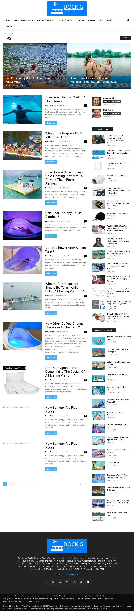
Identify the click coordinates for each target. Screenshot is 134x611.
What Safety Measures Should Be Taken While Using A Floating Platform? (64, 287)
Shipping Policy (87, 596)
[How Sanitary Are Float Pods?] (22, 420)
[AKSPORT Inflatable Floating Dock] (98, 377)
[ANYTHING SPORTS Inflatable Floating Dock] (98, 352)
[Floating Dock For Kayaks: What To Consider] (98, 491)
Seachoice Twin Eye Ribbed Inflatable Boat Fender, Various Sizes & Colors (118, 241)
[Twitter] (81, 582)
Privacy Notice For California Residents (17, 599)
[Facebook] (45, 582)
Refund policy (100, 596)
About (110, 20)
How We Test (7, 596)
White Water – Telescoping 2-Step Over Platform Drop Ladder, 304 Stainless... (119, 291)
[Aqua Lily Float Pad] (98, 465)
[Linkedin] (60, 582)
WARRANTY (57, 596)
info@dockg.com (72, 574)
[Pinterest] (67, 582)
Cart (99, 599)
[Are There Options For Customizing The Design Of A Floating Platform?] (22, 380)
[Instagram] (52, 582)
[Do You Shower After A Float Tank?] (22, 260)
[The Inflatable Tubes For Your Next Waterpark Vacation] (98, 478)
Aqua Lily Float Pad (114, 462)
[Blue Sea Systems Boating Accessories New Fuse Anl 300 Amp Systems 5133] (98, 204)
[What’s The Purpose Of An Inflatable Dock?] (22, 145)
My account (36, 596)
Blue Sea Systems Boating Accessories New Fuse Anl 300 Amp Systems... (118, 203)
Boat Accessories (45, 20)
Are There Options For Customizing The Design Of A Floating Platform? (65, 371)
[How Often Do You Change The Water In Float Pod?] (22, 336)
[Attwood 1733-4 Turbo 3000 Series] (98, 179)
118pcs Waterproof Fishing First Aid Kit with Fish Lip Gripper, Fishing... (118, 278)
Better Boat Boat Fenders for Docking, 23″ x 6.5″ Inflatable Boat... (117, 266)
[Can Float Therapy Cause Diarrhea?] (22, 225)
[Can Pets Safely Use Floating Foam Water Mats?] (35, 75)
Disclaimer (26, 596)
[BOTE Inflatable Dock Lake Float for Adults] (98, 365)
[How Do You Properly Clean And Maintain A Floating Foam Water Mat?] (99, 71)
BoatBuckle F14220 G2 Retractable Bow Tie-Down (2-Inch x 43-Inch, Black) (119, 190)
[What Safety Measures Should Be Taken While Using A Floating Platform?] (22, 296)
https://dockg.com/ (109, 104)
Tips (101, 20)
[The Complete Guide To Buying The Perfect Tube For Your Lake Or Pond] (98, 503)
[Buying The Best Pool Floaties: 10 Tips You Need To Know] (98, 440)
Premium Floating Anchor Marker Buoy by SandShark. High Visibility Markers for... (119, 253)
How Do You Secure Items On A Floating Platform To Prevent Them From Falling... (64, 177)
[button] (128, 20)
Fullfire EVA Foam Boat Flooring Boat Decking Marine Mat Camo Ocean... (118, 153)
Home (7, 20)
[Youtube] (88, 582)
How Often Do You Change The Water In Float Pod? (64, 325)
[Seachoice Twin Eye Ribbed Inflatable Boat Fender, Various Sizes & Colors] (98, 242)
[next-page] (32, 484)
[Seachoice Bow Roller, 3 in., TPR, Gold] (98, 166)
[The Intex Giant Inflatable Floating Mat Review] (98, 340)
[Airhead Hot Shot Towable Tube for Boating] (98, 453)
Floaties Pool (65, 20)
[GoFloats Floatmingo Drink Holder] (98, 428)
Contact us (10, 26)
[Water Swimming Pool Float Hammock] (98, 390)
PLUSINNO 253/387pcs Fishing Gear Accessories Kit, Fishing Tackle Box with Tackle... (118, 228)
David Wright (50, 141)
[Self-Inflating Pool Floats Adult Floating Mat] (98, 403)
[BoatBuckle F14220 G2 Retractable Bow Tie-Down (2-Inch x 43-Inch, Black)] (98, 191)
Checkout (38, 601)
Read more (51, 123)
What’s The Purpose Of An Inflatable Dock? (64, 135)
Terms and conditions (72, 596)
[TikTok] (74, 582)
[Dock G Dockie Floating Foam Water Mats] (67, 8)
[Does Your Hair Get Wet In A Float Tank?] (22, 109)
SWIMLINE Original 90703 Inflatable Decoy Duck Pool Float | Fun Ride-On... (119, 316)
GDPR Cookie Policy (40, 599)
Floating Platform (86, 20)
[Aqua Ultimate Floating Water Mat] (98, 516)
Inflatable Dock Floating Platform (15, 601)
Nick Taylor (9, 86)
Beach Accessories (23, 20)
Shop (94, 599)
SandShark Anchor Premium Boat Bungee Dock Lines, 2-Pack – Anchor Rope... (119, 304)
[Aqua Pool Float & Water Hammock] (98, 415)
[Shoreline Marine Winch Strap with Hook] (98, 216)
